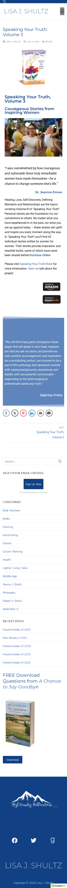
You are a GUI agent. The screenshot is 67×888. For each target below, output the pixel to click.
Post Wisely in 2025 (15, 638)
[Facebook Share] (6, 413)
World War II (10, 609)
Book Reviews (11, 510)
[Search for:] (33, 461)
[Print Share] (49, 413)
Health (7, 559)
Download (13, 759)
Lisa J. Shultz (13, 41)
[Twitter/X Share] (14, 413)
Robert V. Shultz (12, 601)
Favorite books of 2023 (16, 654)
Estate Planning (13, 551)
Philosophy (9, 592)
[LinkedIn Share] (32, 413)
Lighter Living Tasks (15, 568)
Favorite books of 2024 (17, 646)
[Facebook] (14, 840)
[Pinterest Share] (23, 413)
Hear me (33, 268)
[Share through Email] (40, 413)
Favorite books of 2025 (17, 629)
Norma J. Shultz (12, 584)
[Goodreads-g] (52, 840)
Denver (7, 543)
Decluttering (10, 535)
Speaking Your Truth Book (36, 264)
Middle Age (10, 576)
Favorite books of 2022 (16, 662)
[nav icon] (62, 11)
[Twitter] (33, 840)
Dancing (8, 527)
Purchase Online (40, 255)
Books (48, 41)
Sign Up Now (33, 484)
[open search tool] (4, 1)
